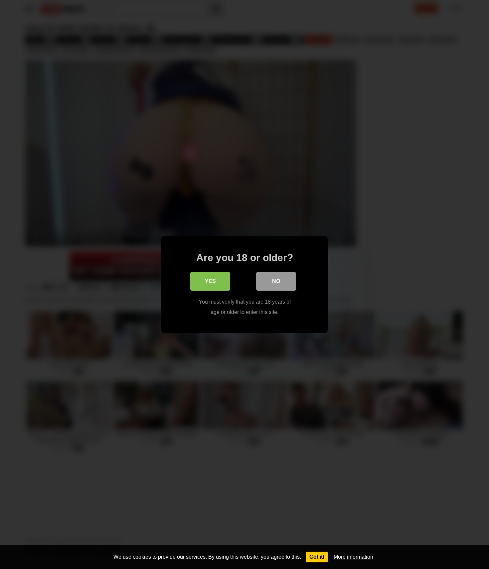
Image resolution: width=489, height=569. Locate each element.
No (276, 281)
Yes (210, 281)
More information (353, 557)
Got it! (316, 557)
